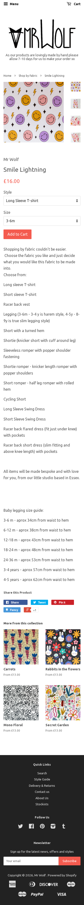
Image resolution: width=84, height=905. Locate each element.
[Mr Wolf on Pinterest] (42, 827)
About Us (42, 798)
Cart (76, 4)
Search (42, 773)
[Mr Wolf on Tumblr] (63, 827)
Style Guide (42, 779)
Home (7, 75)
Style (8, 192)
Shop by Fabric (28, 75)
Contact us (42, 792)
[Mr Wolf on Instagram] (53, 827)
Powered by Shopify (62, 875)
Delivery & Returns (42, 785)
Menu (13, 4)
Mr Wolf (40, 875)
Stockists (42, 804)
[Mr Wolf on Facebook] (31, 827)
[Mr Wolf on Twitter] (20, 827)
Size (7, 212)
